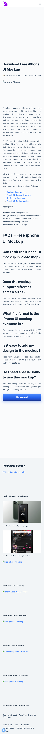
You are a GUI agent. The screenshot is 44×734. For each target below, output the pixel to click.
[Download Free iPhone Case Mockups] (22, 601)
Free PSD (11, 195)
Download (22, 397)
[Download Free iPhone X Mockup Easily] (22, 661)
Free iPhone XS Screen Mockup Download (16, 556)
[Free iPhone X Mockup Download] (22, 631)
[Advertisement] (22, 32)
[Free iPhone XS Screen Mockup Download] (22, 541)
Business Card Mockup (17, 192)
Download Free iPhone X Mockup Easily (15, 675)
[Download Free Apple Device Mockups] (22, 512)
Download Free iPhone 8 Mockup (13, 586)
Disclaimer (25, 725)
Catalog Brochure (23, 195)
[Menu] (40, 4)
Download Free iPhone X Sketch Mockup (16, 705)
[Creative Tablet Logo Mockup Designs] (22, 482)
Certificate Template (16, 198)
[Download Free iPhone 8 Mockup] (22, 571)
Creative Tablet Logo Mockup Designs (15, 496)
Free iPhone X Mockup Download (13, 645)
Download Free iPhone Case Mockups (15, 615)
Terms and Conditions (25, 728)
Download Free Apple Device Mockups (15, 526)
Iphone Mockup (35, 75)
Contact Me (7, 725)
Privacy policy (8, 728)
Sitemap (6, 731)
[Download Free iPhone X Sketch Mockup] (22, 691)
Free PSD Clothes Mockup (18, 201)
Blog (16, 725)
